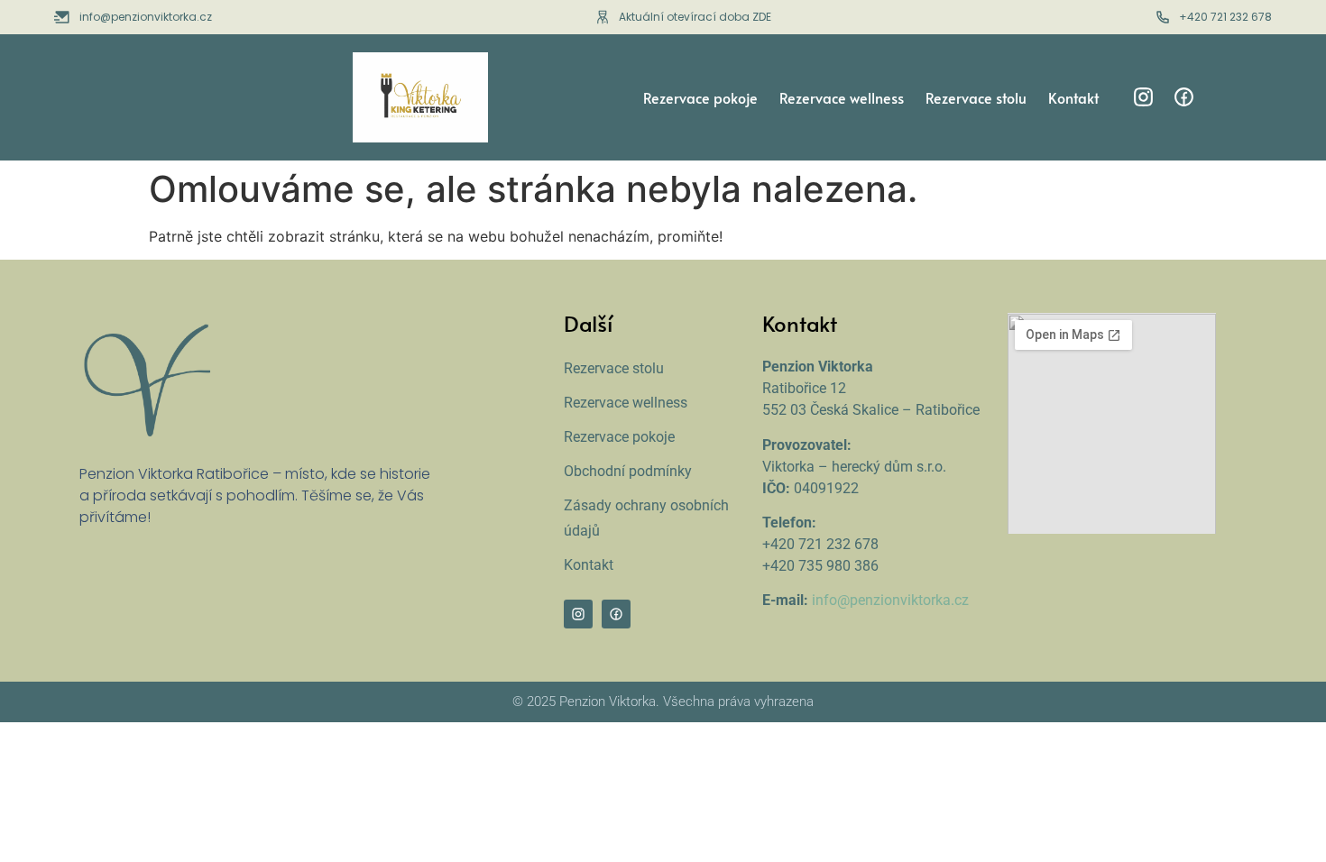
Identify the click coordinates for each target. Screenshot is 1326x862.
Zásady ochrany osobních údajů (646, 518)
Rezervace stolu (976, 97)
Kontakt (1073, 97)
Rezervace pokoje (700, 97)
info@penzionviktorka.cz (890, 600)
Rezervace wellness (841, 97)
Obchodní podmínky (628, 471)
